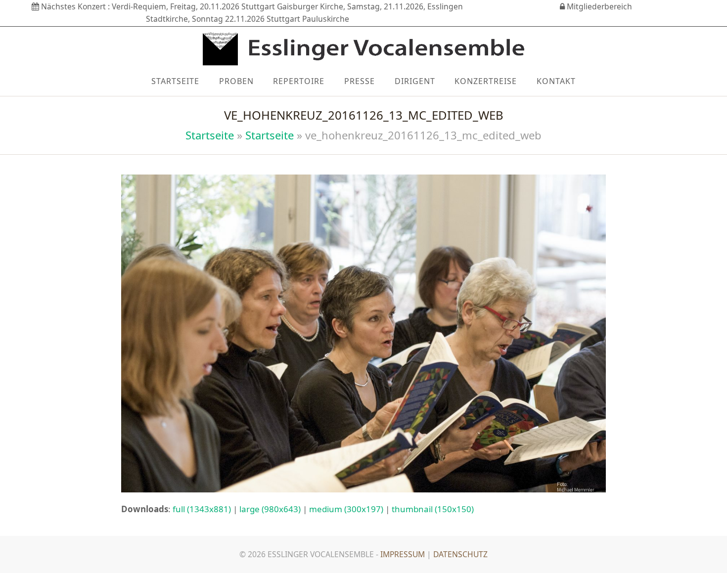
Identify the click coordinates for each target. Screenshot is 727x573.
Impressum (402, 554)
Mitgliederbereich (598, 6)
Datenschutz (460, 554)
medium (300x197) (346, 509)
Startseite (209, 135)
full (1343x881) (202, 509)
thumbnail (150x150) (433, 509)
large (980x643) (270, 509)
